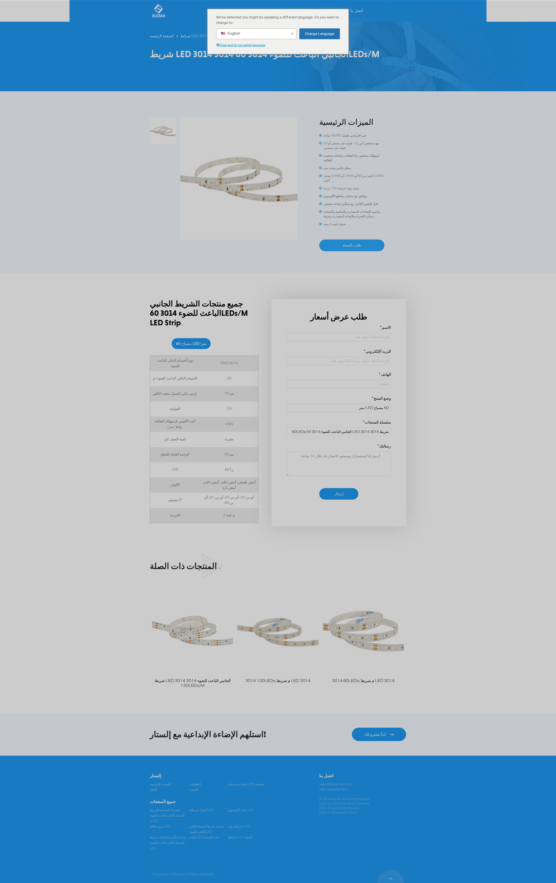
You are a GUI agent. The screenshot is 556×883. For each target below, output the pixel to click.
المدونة (193, 790)
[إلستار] (158, 11)
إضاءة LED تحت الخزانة (204, 837)
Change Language (319, 34)
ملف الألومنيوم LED (241, 810)
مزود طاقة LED (160, 826)
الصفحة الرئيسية (162, 36)
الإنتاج (153, 790)
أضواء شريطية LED (201, 810)
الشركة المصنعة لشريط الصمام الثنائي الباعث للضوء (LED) (167, 815)
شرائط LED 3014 (194, 36)
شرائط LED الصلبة (240, 837)
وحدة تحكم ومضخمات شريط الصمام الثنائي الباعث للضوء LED (168, 842)
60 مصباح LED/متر (191, 343)
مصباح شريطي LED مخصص (246, 784)
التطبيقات (195, 784)
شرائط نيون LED (239, 826)
